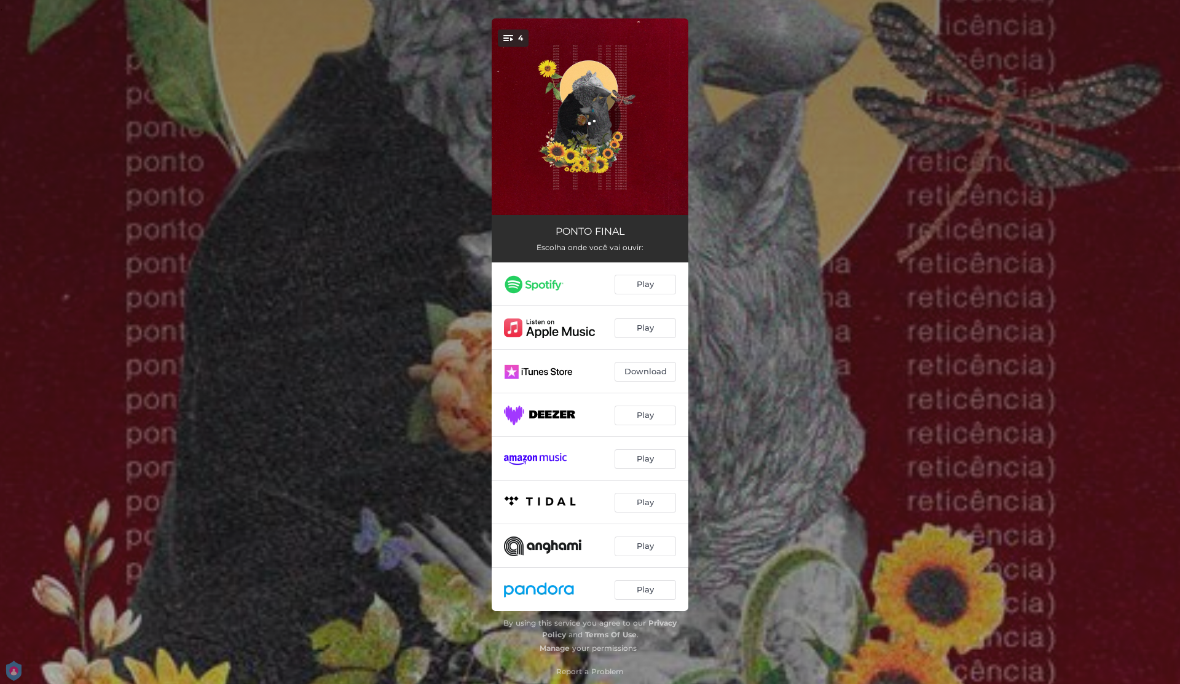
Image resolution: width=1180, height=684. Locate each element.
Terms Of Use (611, 634)
